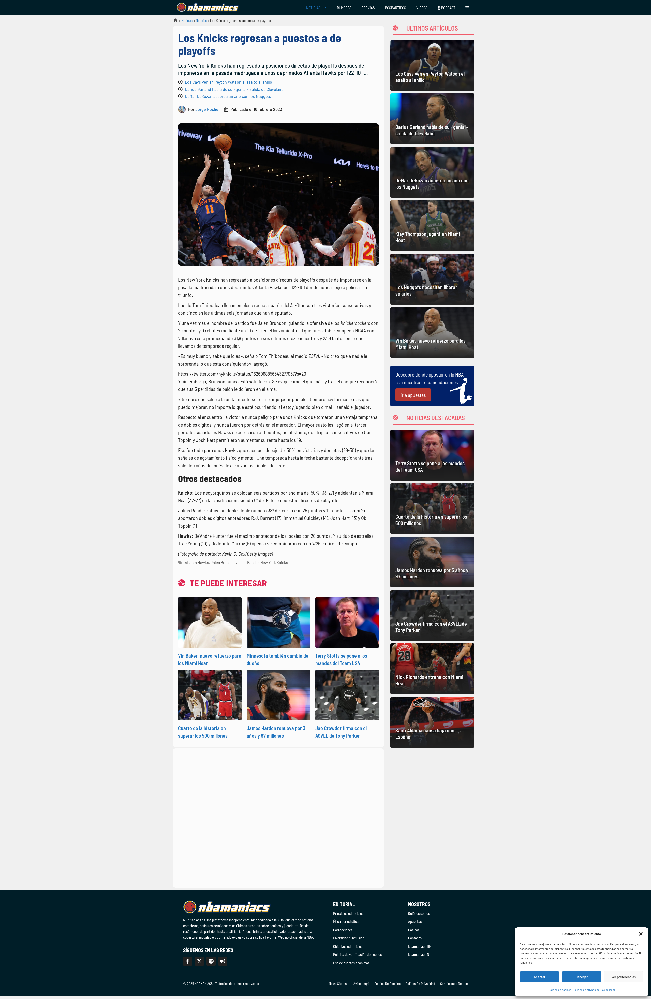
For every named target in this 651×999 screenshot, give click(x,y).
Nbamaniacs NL (419, 954)
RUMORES (344, 7)
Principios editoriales (348, 913)
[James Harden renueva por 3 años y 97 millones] (432, 562)
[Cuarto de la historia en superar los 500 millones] (432, 508)
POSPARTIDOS (395, 7)
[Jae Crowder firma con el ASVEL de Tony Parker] (432, 615)
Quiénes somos (419, 913)
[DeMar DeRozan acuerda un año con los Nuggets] (432, 172)
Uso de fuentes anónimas (351, 963)
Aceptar (539, 977)
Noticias (187, 20)
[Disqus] (278, 817)
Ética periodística (346, 921)
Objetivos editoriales (347, 946)
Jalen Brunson (222, 562)
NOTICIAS (313, 7)
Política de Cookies (387, 983)
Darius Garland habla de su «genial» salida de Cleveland (234, 89)
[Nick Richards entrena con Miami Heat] (432, 668)
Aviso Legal (361, 983)
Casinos (413, 930)
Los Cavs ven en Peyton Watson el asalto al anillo (228, 82)
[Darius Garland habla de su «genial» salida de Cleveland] (432, 118)
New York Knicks (274, 562)
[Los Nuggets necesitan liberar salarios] (432, 279)
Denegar (581, 977)
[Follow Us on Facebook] (187, 961)
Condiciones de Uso (454, 983)
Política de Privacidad (420, 983)
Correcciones (342, 930)
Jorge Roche (206, 109)
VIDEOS (421, 7)
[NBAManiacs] (208, 7)
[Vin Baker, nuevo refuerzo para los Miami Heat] (432, 332)
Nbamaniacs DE (419, 946)
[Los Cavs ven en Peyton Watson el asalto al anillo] (432, 65)
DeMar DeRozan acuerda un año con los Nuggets (228, 96)
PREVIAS (368, 7)
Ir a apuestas (413, 395)
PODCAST (447, 7)
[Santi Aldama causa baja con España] (432, 722)
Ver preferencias (623, 977)
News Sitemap (338, 983)
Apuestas (415, 921)
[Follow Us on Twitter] (199, 961)
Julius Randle (247, 562)
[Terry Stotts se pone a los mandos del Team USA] (432, 455)
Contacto (415, 938)
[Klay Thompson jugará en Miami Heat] (432, 225)
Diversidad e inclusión (348, 938)
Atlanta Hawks (197, 562)
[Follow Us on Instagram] (211, 961)
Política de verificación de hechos (357, 954)
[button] (640, 933)
